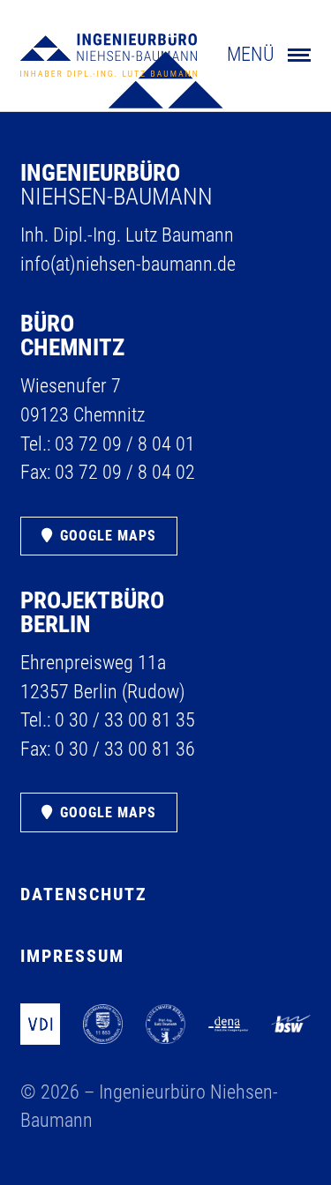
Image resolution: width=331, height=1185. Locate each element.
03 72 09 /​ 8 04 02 (125, 472)
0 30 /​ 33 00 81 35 (125, 720)
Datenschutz (83, 894)
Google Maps (108, 535)
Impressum (72, 956)
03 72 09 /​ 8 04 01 (125, 444)
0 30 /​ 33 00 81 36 (125, 749)
